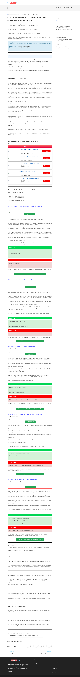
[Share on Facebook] (31, 646)
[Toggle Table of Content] (50, 56)
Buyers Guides (33, 661)
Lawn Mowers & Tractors (23, 25)
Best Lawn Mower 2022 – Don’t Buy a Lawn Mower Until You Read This (61, 7)
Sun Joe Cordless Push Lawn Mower (27, 171)
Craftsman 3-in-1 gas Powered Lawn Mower (29, 156)
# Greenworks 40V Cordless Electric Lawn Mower (22, 479)
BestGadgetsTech (12, 24)
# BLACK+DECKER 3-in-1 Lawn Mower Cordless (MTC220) (25, 206)
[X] (57, 47)
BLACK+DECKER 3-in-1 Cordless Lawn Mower (29, 178)
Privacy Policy (55, 661)
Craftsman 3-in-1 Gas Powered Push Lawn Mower (26, 47)
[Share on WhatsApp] (52, 646)
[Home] (40, 7)
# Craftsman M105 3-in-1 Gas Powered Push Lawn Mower (25, 414)
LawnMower (16, 641)
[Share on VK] (41, 646)
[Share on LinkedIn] (36, 646)
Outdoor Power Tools (33, 25)
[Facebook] (60, 47)
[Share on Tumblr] (46, 646)
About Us (32, 665)
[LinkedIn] (62, 671)
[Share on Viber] (38, 646)
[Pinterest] (67, 47)
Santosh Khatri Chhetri (44, 675)
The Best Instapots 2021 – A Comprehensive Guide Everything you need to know (26, 637)
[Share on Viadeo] (49, 646)
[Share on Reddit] (44, 646)
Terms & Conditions (56, 666)
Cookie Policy (55, 663)
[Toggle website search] (72, 3)
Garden (12, 641)
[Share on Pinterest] (33, 646)
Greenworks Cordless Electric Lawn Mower (23, 46)
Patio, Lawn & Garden (13, 25)
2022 (9, 641)
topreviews (20, 641)
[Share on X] (28, 646)
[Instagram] (64, 47)
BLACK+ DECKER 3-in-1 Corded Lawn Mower (21, 49)
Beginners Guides (34, 663)
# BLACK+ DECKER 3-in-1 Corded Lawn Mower (21, 346)
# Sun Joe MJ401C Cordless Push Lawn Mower (21, 280)
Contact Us (33, 667)
